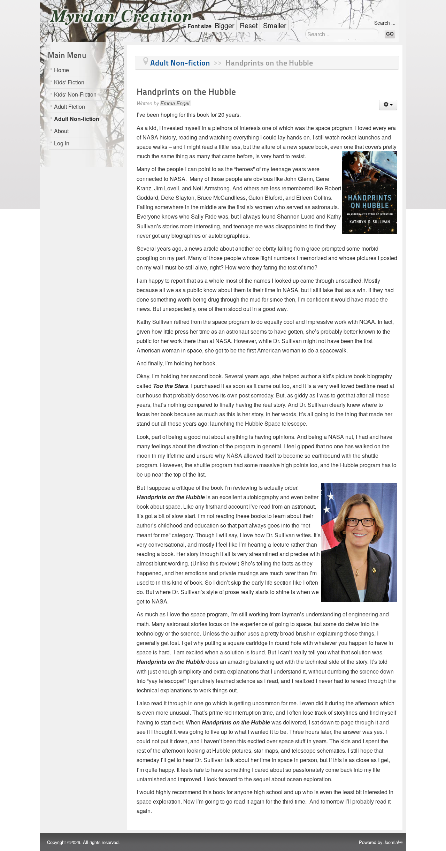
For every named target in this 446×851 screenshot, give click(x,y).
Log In (61, 143)
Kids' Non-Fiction (75, 94)
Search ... (384, 22)
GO (390, 34)
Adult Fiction (69, 106)
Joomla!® (393, 842)
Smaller (274, 25)
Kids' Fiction (69, 82)
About (61, 131)
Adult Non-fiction (76, 119)
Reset (249, 25)
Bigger (224, 25)
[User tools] (388, 105)
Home (61, 70)
